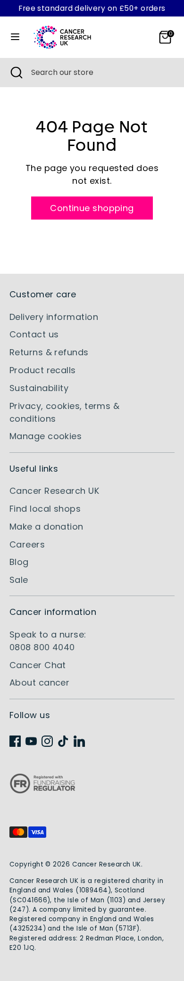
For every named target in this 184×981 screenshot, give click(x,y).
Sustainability (38, 388)
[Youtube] (31, 741)
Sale (18, 580)
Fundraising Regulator (42, 791)
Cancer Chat (37, 665)
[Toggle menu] (15, 37)
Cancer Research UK (54, 491)
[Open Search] (15, 72)
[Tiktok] (63, 741)
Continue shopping (92, 208)
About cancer (39, 682)
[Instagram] (47, 741)
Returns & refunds (49, 352)
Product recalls (42, 370)
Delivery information (53, 317)
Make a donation (46, 526)
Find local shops (45, 509)
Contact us (34, 334)
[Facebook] (15, 741)
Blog (19, 562)
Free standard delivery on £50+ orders (92, 8)
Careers (27, 544)
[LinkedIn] (79, 741)
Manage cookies (45, 436)
